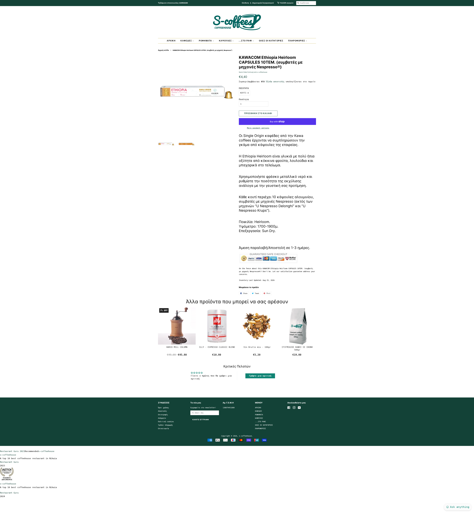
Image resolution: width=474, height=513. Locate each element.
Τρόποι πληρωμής (165, 425)
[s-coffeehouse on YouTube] (299, 408)
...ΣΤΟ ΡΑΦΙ (245, 40)
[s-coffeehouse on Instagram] (294, 408)
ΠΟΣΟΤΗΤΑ (244, 88)
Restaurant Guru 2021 (12, 451)
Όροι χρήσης (163, 408)
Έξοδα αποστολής (275, 81)
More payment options (258, 128)
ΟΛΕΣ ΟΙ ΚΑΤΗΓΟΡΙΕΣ (271, 40)
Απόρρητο (162, 418)
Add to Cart (177, 355)
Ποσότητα (244, 99)
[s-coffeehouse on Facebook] (288, 408)
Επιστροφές (163, 415)
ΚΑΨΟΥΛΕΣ (225, 40)
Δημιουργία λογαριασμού (263, 3)
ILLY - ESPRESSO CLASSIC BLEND (217, 347)
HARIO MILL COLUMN (176, 347)
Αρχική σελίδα (163, 50)
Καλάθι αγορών (286, 3)
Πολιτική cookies (166, 422)
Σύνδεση (245, 3)
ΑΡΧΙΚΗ (171, 40)
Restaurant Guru (9, 462)
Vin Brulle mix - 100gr (257, 347)
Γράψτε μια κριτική (260, 376)
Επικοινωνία (163, 428)
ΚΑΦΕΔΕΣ (186, 40)
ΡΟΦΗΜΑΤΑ (205, 40)
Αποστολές (162, 411)
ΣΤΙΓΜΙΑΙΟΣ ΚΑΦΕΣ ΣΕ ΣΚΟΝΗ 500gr (297, 348)
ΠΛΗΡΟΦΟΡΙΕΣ (297, 40)
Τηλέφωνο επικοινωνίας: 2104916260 (173, 3)
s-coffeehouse (245, 436)
